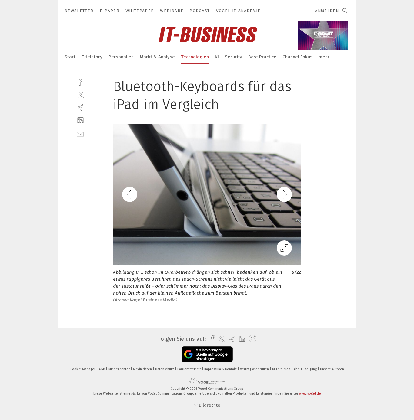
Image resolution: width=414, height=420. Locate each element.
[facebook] (80, 81)
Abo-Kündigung (306, 369)
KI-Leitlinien (281, 369)
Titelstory (92, 57)
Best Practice (262, 57)
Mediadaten (143, 369)
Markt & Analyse (157, 57)
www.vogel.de (310, 394)
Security (233, 57)
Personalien (121, 57)
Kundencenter (119, 369)
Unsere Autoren (332, 369)
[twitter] (80, 94)
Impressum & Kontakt (221, 369)
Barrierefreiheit (189, 369)
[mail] (80, 133)
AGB (102, 369)
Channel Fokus (297, 57)
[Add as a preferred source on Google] (207, 354)
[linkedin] (80, 120)
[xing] (80, 107)
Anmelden (327, 10)
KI (217, 57)
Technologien (195, 57)
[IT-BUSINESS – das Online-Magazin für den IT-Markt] (70, 56)
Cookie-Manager (83, 369)
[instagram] (251, 339)
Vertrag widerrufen (255, 369)
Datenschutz (165, 369)
